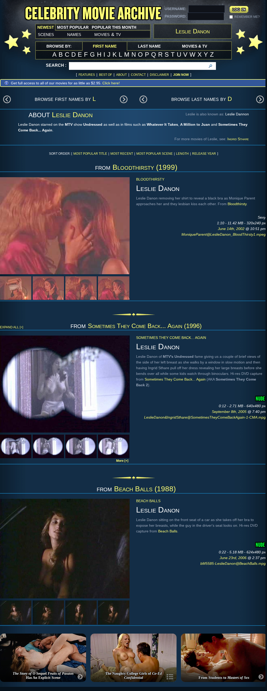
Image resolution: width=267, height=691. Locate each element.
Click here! (111, 83)
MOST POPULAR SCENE (154, 153)
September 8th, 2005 (230, 412)
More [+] (122, 461)
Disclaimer (159, 75)
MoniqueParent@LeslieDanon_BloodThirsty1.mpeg (223, 234)
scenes (46, 34)
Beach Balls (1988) (145, 489)
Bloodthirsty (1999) (145, 167)
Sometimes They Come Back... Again (171, 338)
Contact (138, 75)
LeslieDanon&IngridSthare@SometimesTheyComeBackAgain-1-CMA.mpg (205, 417)
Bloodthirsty (150, 179)
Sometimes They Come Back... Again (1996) (145, 325)
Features (87, 75)
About (121, 75)
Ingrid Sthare (238, 139)
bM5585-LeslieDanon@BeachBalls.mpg (233, 563)
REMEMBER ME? (247, 17)
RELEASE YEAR (204, 153)
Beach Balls (148, 501)
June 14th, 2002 (231, 229)
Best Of (105, 75)
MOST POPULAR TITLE (90, 153)
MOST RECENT (121, 153)
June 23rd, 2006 (234, 558)
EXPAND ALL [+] (11, 327)
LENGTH (182, 153)
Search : (56, 65)
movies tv (107, 34)
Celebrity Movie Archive (93, 13)
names (74, 34)
